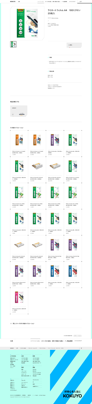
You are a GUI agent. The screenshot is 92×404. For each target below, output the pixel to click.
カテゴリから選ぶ (40, 1)
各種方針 (29, 395)
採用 (34, 384)
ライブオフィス (23, 372)
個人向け (34, 371)
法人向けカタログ (36, 363)
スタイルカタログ (72, 1)
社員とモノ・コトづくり (14, 359)
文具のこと (12, 382)
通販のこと (12, 387)
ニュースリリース (24, 382)
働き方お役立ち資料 (25, 376)
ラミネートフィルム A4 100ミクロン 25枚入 (56, 348)
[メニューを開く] (80, 1)
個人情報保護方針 (17, 395)
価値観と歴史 (12, 361)
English (79, 335)
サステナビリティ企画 (37, 374)
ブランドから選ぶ (36, 359)
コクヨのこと (12, 388)
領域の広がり (12, 358)
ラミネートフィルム (54, 18)
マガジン (12, 380)
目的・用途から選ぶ (56, 1)
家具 (34, 356)
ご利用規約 (24, 395)
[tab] (13, 44)
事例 (22, 369)
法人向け (34, 369)
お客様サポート (35, 386)
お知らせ (23, 385)
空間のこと (12, 385)
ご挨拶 (11, 363)
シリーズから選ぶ (48, 1)
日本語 (75, 335)
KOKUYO (12, 348)
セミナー (23, 374)
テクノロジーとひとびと (37, 372)
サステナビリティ (36, 380)
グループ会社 (12, 366)
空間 (22, 367)
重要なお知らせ (24, 387)
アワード (11, 367)
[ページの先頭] (81, 348)
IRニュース (23, 384)
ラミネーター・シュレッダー (32, 348)
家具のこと (12, 384)
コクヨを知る (13, 356)
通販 (34, 367)
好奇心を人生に (72, 391)
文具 (19, 1)
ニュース (23, 380)
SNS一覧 (11, 395)
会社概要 (12, 364)
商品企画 (34, 376)
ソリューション (23, 371)
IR (33, 382)
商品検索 (65, 1)
